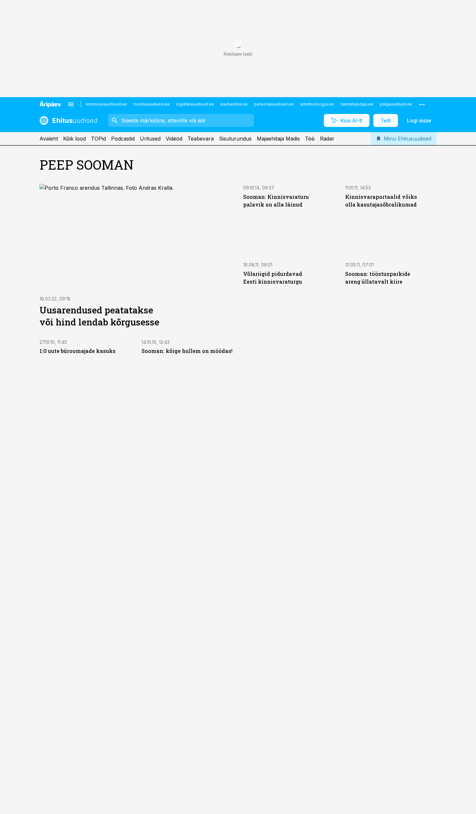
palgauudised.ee (396, 104)
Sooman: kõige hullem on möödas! (187, 350)
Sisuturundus (235, 138)
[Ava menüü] (70, 104)
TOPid (98, 138)
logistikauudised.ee (195, 104)
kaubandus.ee (234, 104)
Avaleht (49, 138)
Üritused (150, 138)
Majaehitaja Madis (278, 138)
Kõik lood (74, 138)
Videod (174, 138)
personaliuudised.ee (274, 104)
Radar (327, 138)
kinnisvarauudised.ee (106, 104)
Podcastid (123, 138)
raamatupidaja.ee (356, 104)
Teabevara (200, 138)
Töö (310, 138)
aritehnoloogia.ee (317, 104)
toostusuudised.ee (151, 104)
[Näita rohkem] (421, 104)
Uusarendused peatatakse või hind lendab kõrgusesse (99, 316)
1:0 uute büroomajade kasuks (78, 350)
